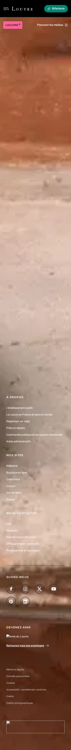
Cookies (10, 683)
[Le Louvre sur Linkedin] (25, 601)
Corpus (10, 486)
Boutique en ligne (16, 472)
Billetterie (12, 465)
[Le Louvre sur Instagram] (25, 589)
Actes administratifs (18, 441)
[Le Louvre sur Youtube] (53, 589)
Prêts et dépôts (15, 428)
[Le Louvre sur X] (39, 589)
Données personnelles (18, 676)
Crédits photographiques (19, 703)
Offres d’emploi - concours (22, 543)
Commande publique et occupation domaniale (34, 434)
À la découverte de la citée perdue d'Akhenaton (27, 338)
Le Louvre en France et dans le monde (29, 414)
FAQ (8, 523)
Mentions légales (15, 669)
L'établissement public (19, 407)
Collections (13, 479)
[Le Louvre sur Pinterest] (11, 601)
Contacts (12, 530)
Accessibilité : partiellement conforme (26, 689)
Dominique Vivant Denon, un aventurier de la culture (34, 253)
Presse (10, 499)
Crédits (10, 696)
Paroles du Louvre (16, 96)
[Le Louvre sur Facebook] (11, 589)
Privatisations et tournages (22, 550)
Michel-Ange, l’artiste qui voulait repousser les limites (33, 281)
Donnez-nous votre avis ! (21, 537)
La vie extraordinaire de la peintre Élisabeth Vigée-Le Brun (34, 310)
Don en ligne (13, 492)
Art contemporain (16, 189)
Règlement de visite (18, 421)
